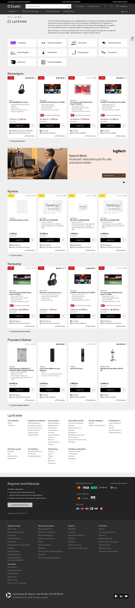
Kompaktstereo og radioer (76, 435)
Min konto (72, 538)
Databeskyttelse (44, 545)
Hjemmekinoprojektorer (35, 425)
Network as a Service (46, 538)
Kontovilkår (12, 542)
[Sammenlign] (105, 6)
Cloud (40, 542)
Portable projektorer (34, 430)
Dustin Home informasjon (78, 548)
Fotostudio (51, 432)
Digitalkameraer (53, 425)
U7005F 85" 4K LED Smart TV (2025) (52, 101)
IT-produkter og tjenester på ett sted (19, 1)
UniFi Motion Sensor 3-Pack (18, 219)
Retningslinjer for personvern (19, 545)
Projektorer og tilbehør (36, 421)
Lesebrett (71, 456)
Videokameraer (53, 428)
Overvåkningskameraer (35, 451)
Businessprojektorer (34, 423)
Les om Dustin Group (107, 532)
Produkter (12, 11)
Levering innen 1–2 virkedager (71, 1)
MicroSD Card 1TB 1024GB (49, 219)
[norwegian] (82, 509)
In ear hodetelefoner (115, 423)
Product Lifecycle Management (50, 551)
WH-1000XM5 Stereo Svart (18, 101)
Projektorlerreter (33, 432)
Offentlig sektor (105, 548)
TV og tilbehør (13, 421)
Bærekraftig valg (105, 538)
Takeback (42, 555)
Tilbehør (50, 444)
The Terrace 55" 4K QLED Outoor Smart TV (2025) (111, 292)
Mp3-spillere (72, 458)
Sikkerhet (42, 548)
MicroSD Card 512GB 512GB (109, 219)
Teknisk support (74, 545)
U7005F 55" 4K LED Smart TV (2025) (82, 292)
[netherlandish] (96, 509)
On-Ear (111, 425)
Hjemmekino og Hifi (75, 421)
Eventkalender (13, 573)
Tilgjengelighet (14, 551)
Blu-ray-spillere (73, 437)
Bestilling (72, 529)
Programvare (52, 463)
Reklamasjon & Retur (76, 535)
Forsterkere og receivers (76, 423)
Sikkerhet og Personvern (108, 551)
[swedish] (77, 509)
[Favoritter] (111, 6)
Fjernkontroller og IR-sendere (77, 439)
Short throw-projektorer (35, 428)
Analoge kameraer (53, 442)
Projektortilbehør (33, 435)
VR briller (91, 423)
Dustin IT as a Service (46, 532)
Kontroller (51, 451)
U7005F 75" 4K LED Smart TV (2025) (112, 101)
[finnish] (91, 509)
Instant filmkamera (53, 435)
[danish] (87, 509)
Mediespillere (72, 432)
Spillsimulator (12, 458)
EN (126, 12)
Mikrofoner (51, 461)
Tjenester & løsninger (30, 11)
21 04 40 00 (22, 513)
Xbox (9, 454)
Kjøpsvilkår (12, 529)
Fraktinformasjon (14, 538)
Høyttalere (71, 430)
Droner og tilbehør (53, 423)
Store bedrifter (105, 545)
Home (10, 17)
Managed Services (45, 529)
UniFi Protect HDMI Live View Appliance (50, 368)
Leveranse (12, 535)
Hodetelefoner (114, 421)
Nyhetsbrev (12, 567)
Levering (71, 532)
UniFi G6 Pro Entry (76, 368)
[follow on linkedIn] (121, 596)
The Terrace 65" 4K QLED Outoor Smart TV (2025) (20, 292)
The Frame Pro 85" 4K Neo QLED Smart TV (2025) (81, 102)
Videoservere (32, 454)
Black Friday (12, 580)
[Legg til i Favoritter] (32, 126)
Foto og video (53, 421)
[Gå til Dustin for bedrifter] (14, 6)
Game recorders (13, 456)
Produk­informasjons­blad (52, 115)
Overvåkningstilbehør (34, 456)
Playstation (11, 451)
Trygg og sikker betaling (120, 1)
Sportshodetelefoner (115, 430)
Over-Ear (111, 428)
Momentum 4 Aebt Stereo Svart (50, 292)
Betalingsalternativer (16, 532)
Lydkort (50, 454)
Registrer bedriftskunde (20, 505)
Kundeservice (68, 11)
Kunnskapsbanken (52, 11)
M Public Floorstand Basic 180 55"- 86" (112, 368)
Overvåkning (33, 449)
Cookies (11, 548)
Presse (101, 529)
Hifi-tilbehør (72, 442)
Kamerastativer (52, 430)
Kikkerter (51, 437)
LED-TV (10, 423)
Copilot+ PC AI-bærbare (17, 583)
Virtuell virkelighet (95, 421)
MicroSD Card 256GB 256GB (79, 219)
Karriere (102, 535)
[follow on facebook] (116, 596)
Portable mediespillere (77, 449)
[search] (68, 6)
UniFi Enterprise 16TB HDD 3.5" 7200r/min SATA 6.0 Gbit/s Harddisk (21, 368)
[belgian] (101, 509)
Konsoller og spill (14, 449)
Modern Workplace (45, 535)
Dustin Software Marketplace (49, 558)
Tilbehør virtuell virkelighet (97, 425)
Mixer (49, 458)
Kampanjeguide (14, 555)
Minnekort (51, 439)
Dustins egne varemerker (109, 542)
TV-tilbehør (11, 425)
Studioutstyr (53, 449)
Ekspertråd (12, 577)
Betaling (71, 542)
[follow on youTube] (126, 596)
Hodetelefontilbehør (115, 432)
